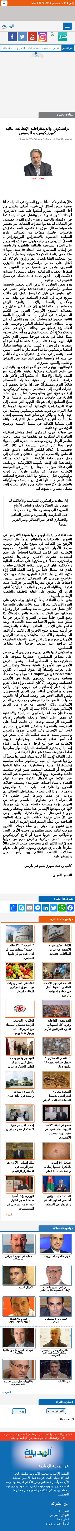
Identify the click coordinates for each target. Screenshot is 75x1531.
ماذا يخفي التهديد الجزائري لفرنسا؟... (18, 1257)
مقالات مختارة (65, 114)
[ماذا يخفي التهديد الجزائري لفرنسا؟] (18, 1244)
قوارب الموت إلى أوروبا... (57, 1256)
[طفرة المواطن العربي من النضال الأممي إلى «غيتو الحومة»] (55, 1338)
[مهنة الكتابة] (55, 1369)
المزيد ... (7, 1214)
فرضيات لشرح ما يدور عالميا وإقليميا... (18, 1351)
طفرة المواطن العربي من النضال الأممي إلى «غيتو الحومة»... (54, 1352)
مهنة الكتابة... (63, 1381)
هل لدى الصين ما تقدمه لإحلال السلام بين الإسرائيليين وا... (55, 1290)
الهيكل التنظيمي (59, 1515)
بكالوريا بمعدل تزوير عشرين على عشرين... (18, 1382)
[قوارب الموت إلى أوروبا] (55, 1244)
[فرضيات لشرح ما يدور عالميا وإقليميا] (18, 1338)
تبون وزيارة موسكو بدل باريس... (55, 1320)
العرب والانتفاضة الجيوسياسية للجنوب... (18, 1320)
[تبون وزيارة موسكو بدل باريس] (55, 1306)
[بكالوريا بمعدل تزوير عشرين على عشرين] (18, 1369)
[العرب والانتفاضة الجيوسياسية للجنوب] (18, 1306)
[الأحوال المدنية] (18, 1275)
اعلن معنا (63, 1519)
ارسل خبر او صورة (57, 1523)
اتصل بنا (64, 1511)
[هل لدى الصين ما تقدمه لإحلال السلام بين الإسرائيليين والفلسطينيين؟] (55, 1275)
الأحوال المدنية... (25, 1287)
